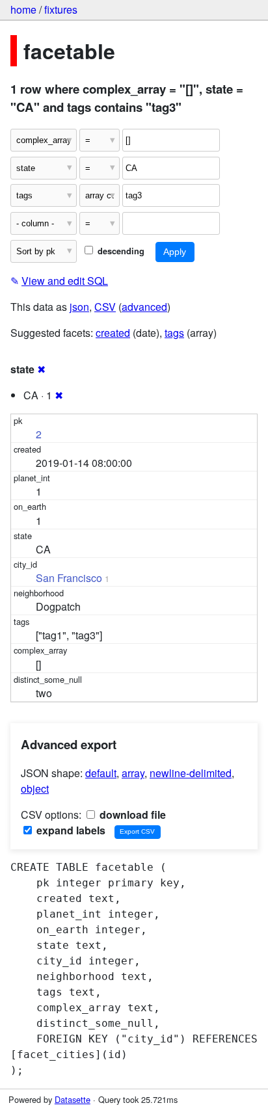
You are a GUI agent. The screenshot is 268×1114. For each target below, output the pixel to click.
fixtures (60, 9)
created (113, 332)
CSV (105, 306)
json (79, 306)
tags (174, 332)
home (23, 9)
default (100, 772)
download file (131, 814)
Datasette (72, 1099)
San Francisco (69, 577)
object (35, 788)
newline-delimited (191, 772)
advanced (144, 306)
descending (119, 251)
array (133, 772)
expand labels (69, 830)
